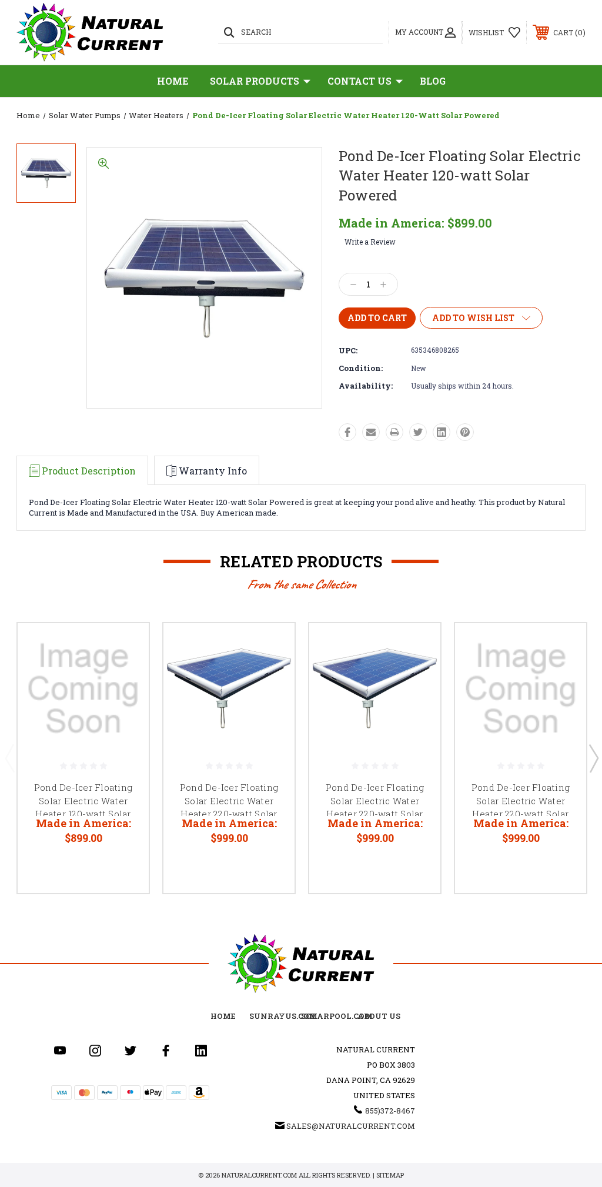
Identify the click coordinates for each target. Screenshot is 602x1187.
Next (593, 758)
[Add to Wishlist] (125, 674)
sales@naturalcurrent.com (350, 1126)
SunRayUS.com (283, 1016)
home (223, 1016)
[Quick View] (125, 646)
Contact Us (359, 81)
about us (378, 1016)
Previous (9, 758)
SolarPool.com (337, 1016)
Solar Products (254, 81)
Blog (433, 81)
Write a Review (370, 241)
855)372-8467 (390, 1110)
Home (173, 81)
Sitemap (390, 1175)
